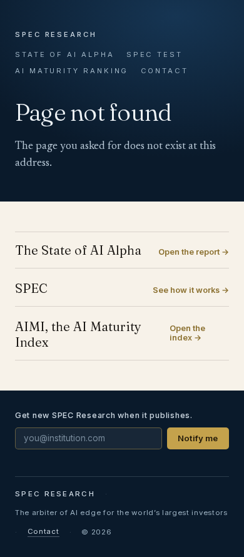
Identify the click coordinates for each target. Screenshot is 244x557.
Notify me (198, 438)
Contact (164, 70)
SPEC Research (56, 34)
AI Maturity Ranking (71, 70)
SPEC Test (154, 54)
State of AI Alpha (64, 54)
